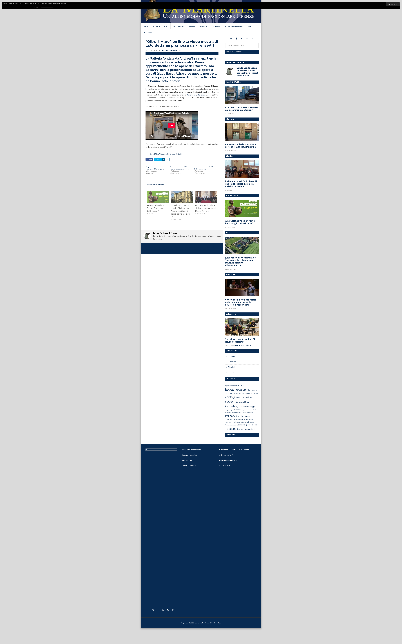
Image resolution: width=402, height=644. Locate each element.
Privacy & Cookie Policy (213, 623)
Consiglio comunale (251, 393)
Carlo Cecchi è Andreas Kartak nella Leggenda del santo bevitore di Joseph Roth (240, 302)
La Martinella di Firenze (201, 11)
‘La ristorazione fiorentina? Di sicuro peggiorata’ (240, 340)
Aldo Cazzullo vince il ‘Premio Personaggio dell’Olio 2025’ (156, 208)
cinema (236, 393)
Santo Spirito (246, 422)
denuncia (245, 407)
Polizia (229, 415)
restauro (251, 419)
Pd (252, 412)
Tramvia (240, 429)
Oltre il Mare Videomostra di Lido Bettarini (166, 154)
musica (232, 412)
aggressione (229, 385)
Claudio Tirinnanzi (189, 466)
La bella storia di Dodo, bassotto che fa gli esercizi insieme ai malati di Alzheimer (241, 184)
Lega (256, 410)
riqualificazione (237, 422)
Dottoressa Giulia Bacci (196, 95)
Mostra (227, 412)
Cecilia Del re (229, 393)
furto (241, 410)
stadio (254, 425)
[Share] (163, 159)
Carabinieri (245, 389)
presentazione (230, 419)
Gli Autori (231, 367)
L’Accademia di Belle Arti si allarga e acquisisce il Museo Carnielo (206, 208)
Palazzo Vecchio (246, 412)
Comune (241, 393)
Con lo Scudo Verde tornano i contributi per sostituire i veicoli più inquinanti (247, 72)
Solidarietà (241, 425)
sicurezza (233, 425)
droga (252, 406)
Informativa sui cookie (47, 7)
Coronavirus (246, 397)
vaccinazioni (249, 429)
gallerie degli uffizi (249, 410)
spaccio (248, 425)
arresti (235, 385)
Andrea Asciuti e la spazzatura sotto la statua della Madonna (240, 145)
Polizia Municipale (241, 416)
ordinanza (238, 412)
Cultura (241, 402)
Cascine (254, 390)
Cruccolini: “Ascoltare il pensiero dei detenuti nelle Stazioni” (241, 108)
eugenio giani (229, 410)
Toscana (230, 428)
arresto (241, 385)
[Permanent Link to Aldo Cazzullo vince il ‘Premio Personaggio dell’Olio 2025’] (158, 192)
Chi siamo (231, 356)
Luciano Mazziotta (189, 455)
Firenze (237, 410)
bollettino (231, 389)
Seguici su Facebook (234, 52)
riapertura (228, 422)
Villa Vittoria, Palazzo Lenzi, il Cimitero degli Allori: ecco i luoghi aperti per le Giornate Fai (180, 211)
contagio (237, 397)
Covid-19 (231, 402)
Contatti (231, 372)
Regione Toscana (242, 419)
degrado (238, 407)
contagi (230, 397)
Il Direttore (232, 362)
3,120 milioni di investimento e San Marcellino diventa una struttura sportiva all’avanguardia (240, 261)
